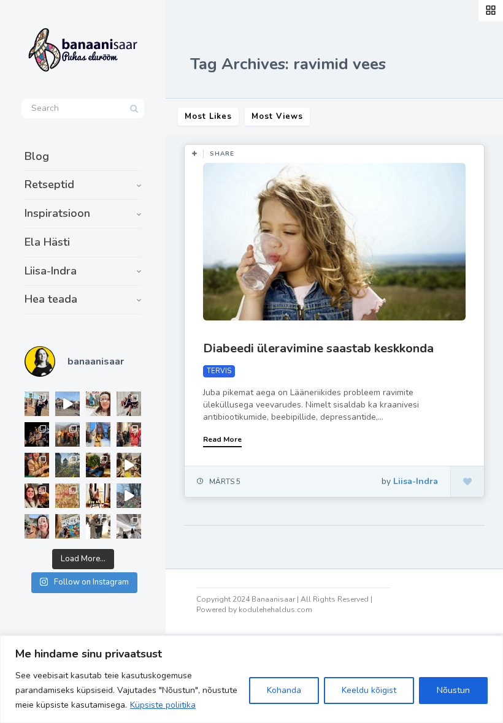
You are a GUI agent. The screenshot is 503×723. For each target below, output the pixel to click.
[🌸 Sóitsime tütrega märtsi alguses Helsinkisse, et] (67, 404)
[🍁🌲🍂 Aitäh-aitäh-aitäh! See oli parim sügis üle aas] (98, 495)
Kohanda (284, 690)
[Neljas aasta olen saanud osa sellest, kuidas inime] (129, 434)
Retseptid (49, 184)
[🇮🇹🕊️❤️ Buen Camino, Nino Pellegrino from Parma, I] (67, 434)
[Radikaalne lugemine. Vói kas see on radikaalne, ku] (98, 404)
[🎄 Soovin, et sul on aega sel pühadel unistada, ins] (37, 465)
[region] (251, 679)
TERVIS (219, 371)
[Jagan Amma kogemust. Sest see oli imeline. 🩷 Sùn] (98, 526)
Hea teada (51, 299)
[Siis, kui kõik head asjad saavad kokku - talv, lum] (98, 434)
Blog (37, 156)
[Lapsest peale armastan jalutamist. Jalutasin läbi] (129, 495)
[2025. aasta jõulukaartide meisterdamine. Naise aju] (129, 465)
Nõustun (453, 690)
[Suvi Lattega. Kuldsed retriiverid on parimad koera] (37, 526)
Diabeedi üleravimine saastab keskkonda (318, 348)
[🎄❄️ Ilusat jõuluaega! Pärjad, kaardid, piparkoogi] (98, 465)
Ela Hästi (47, 242)
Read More (222, 439)
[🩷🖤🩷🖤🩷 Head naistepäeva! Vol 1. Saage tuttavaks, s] (37, 434)
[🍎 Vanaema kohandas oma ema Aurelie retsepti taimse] (67, 495)
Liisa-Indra (51, 270)
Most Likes (208, 116)
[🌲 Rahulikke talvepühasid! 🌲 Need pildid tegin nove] (67, 465)
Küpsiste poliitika (163, 705)
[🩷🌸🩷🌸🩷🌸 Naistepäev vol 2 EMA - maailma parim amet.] (129, 404)
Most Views (277, 116)
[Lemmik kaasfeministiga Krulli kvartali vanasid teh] (67, 526)
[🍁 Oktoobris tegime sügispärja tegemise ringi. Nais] (37, 495)
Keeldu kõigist (369, 690)
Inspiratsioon (57, 213)
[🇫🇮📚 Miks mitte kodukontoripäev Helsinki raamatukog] (37, 404)
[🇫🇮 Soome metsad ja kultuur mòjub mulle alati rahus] (129, 526)
